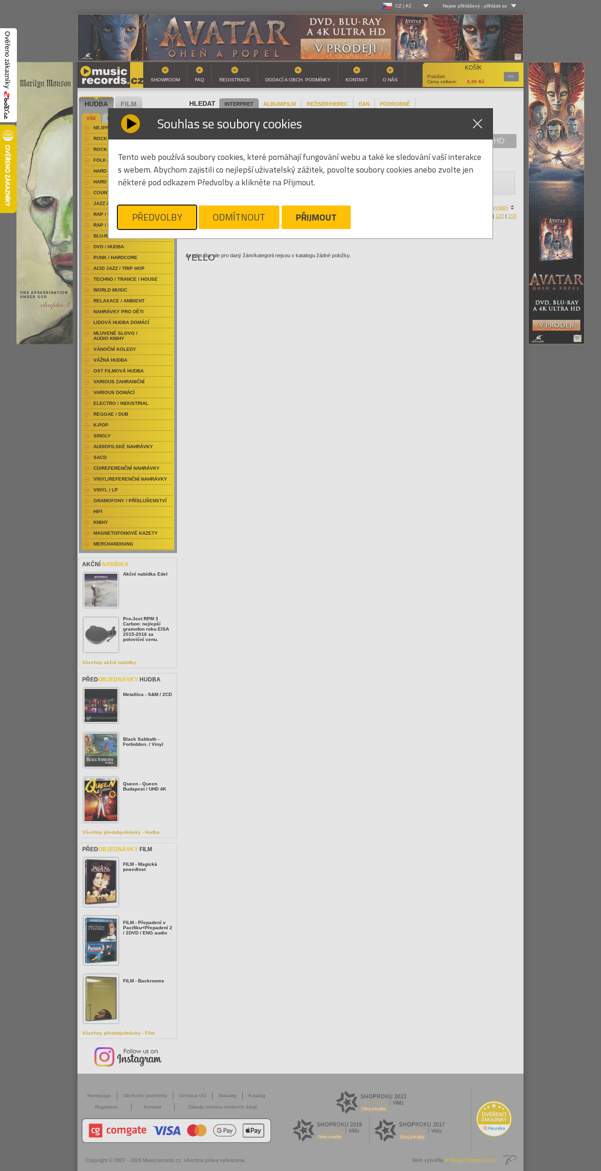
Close (477, 124)
